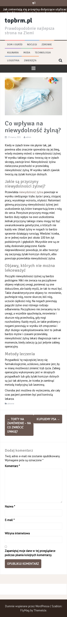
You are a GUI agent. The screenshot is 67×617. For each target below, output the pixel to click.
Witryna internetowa (17, 533)
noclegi (32, 44)
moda (26, 52)
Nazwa (10, 506)
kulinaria (13, 52)
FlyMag (24, 610)
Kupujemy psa (48, 419)
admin (28, 137)
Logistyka (13, 60)
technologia (43, 52)
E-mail (10, 520)
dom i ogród (14, 44)
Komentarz (12, 466)
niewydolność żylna (31, 192)
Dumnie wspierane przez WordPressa (27, 606)
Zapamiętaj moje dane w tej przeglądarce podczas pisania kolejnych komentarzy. (30, 553)
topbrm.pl (18, 20)
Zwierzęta (30, 60)
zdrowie (47, 44)
